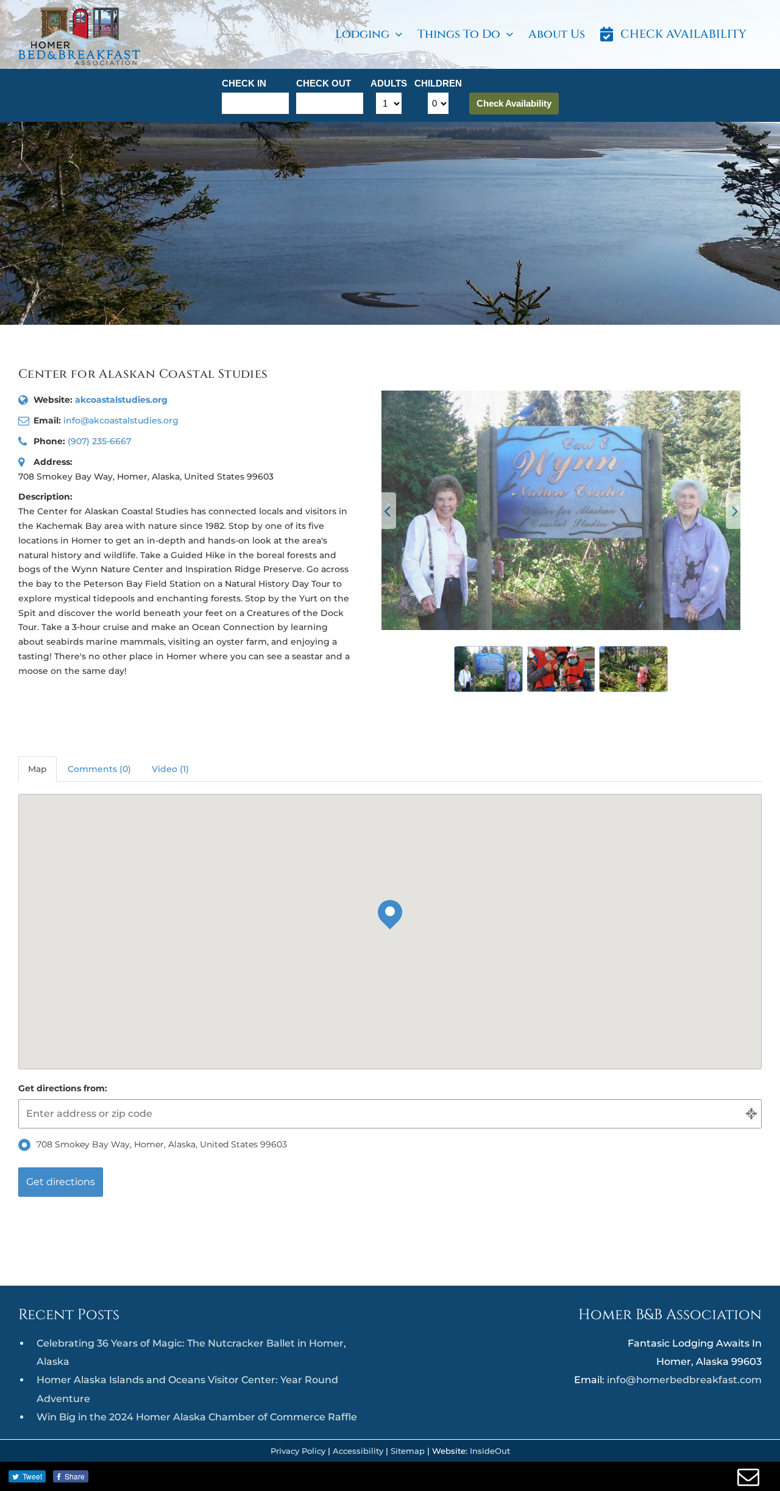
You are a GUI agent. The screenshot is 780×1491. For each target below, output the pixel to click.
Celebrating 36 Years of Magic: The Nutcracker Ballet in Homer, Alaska (191, 1352)
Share (75, 1476)
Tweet (32, 1476)
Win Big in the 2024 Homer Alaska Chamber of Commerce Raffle (197, 1417)
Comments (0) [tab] (99, 768)
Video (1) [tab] (170, 768)
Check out (323, 83)
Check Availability (514, 103)
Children (438, 83)
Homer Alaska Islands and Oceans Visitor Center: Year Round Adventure (187, 1389)
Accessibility (358, 1451)
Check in (244, 83)
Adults (388, 83)
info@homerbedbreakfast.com (684, 1380)
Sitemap (408, 1451)
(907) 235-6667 (99, 441)
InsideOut (490, 1451)
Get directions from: (62, 1088)
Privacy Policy (298, 1451)
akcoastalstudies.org (121, 399)
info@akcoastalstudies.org (121, 420)
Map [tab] (37, 768)
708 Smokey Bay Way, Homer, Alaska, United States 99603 (162, 1144)
